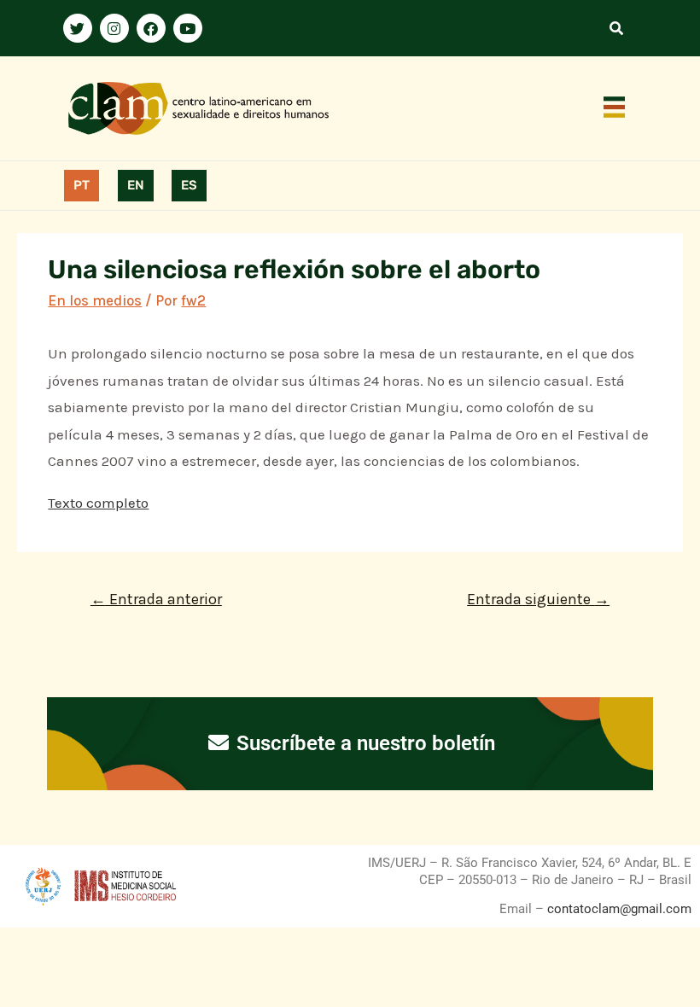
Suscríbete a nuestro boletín (363, 743)
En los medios (95, 300)
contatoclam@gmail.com (617, 909)
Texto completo (98, 502)
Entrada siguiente (538, 599)
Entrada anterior (156, 599)
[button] (615, 108)
